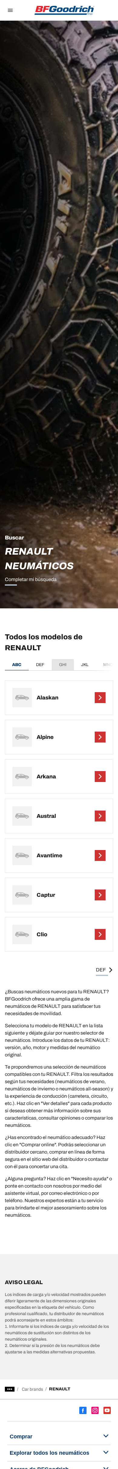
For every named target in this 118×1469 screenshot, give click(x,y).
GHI (63, 664)
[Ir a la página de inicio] (64, 10)
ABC (16, 664)
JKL (85, 664)
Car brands (32, 1389)
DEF (40, 664)
